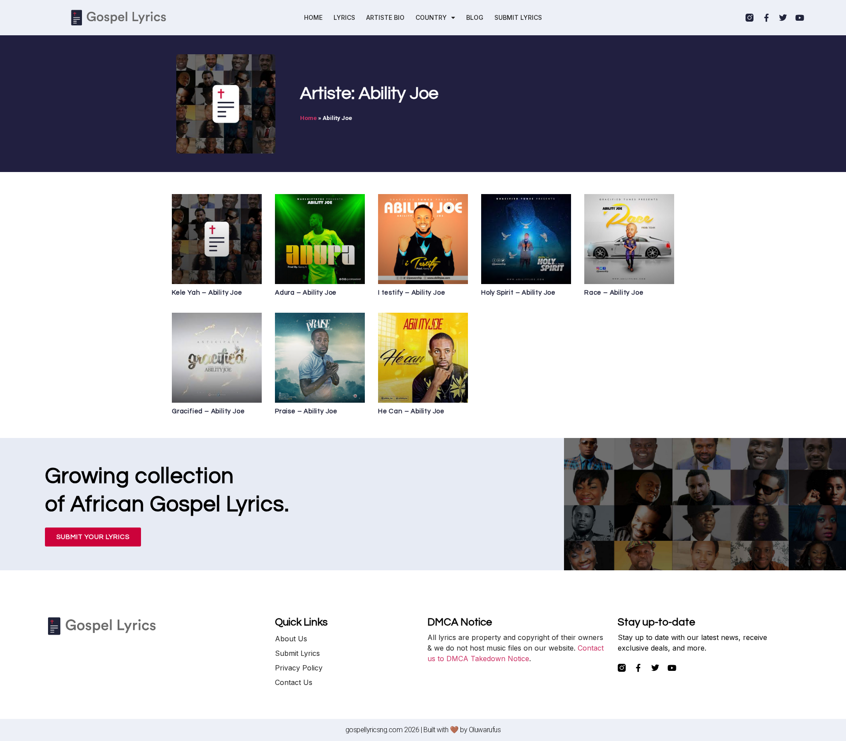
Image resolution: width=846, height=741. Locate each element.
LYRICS (344, 17)
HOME (313, 17)
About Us (291, 638)
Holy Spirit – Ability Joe (518, 292)
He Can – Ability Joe (411, 411)
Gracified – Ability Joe (208, 411)
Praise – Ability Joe (306, 411)
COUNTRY (431, 17)
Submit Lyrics (297, 653)
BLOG (474, 17)
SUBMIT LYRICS (518, 17)
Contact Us (293, 682)
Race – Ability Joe (613, 292)
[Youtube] (800, 18)
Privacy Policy (299, 667)
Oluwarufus (485, 730)
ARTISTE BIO (385, 17)
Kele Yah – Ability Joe (207, 292)
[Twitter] (783, 18)
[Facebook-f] (766, 18)
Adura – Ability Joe (306, 292)
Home (308, 117)
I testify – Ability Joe (411, 292)
